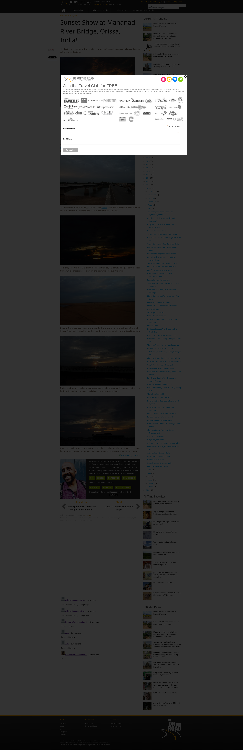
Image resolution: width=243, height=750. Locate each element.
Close (185, 77)
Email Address (121, 129)
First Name (121, 139)
